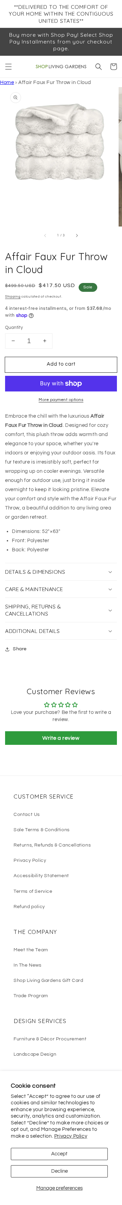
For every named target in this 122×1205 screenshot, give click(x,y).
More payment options (61, 400)
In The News (28, 965)
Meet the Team (31, 950)
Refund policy (29, 906)
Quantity (14, 327)
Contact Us (27, 814)
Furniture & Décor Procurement (50, 1039)
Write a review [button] (60, 738)
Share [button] (20, 649)
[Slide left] (45, 235)
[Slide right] (76, 235)
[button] (8, 66)
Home (7, 82)
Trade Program (31, 995)
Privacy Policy (70, 1136)
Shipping (13, 296)
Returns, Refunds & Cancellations (52, 845)
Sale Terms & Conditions (42, 829)
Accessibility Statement (41, 875)
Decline (59, 1171)
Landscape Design (35, 1054)
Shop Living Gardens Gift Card (48, 980)
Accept (59, 1153)
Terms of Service (33, 891)
